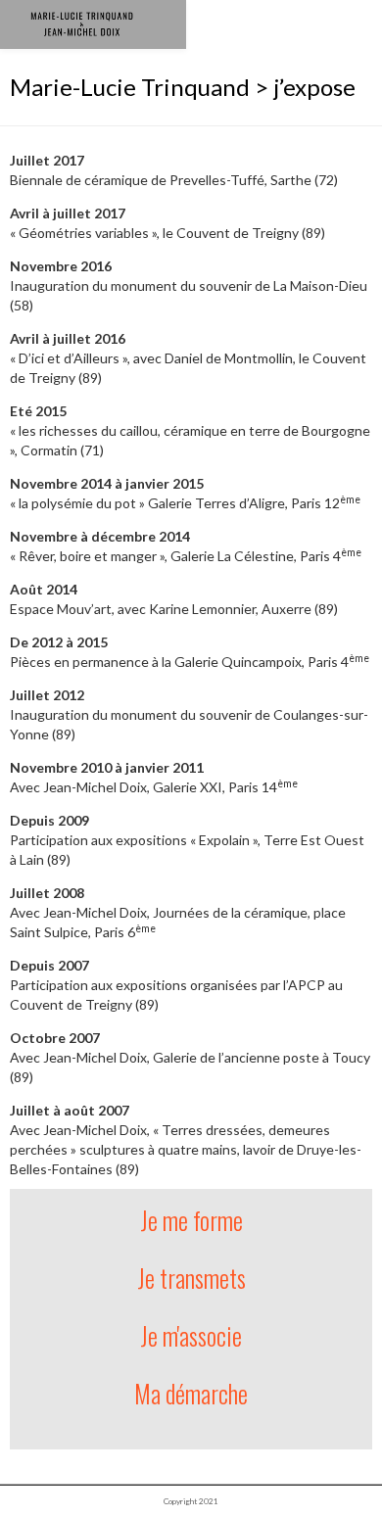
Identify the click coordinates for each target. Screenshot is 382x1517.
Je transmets (191, 1277)
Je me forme (191, 1220)
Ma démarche (191, 1393)
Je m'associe (191, 1335)
